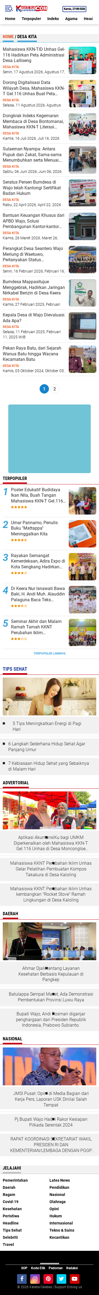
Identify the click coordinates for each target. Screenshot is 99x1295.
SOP (24, 1268)
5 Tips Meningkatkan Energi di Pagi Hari (47, 726)
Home (10, 18)
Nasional (57, 1194)
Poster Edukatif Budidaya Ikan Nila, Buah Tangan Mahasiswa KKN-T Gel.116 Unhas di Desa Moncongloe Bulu (37, 495)
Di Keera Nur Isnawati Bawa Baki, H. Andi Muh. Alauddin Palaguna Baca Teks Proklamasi (38, 594)
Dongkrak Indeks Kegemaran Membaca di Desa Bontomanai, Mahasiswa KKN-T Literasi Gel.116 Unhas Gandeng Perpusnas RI (33, 121)
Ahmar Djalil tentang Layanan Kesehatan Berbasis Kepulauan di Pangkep (51, 974)
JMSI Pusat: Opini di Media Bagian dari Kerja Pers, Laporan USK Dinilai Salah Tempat (51, 1099)
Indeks (53, 18)
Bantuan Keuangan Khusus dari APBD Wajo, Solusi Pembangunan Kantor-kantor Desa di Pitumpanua (33, 221)
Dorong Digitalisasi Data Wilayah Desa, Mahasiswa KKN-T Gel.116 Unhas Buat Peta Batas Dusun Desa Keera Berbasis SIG (34, 88)
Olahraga (58, 1202)
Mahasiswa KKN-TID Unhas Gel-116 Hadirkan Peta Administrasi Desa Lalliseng (34, 55)
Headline (11, 1223)
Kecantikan (59, 1237)
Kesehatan (12, 1209)
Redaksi (72, 1268)
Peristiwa (11, 1216)
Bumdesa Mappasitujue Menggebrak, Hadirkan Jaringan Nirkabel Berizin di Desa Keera (34, 287)
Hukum (56, 1216)
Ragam (9, 1194)
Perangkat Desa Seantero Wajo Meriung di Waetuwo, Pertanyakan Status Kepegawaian (33, 254)
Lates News (60, 1180)
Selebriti (10, 1237)
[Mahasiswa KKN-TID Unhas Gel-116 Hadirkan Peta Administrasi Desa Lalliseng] (82, 60)
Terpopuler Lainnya (49, 653)
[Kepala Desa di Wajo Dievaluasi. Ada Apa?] (82, 326)
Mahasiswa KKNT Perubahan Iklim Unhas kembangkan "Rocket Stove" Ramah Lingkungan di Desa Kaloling (51, 894)
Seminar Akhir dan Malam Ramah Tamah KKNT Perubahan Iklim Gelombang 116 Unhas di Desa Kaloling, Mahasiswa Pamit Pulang (36, 627)
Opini (54, 1209)
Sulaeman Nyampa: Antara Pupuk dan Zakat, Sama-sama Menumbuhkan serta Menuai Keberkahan (32, 154)
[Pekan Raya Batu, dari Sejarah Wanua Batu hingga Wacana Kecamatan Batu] (82, 359)
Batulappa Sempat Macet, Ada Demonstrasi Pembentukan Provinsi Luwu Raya (51, 996)
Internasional (61, 1223)
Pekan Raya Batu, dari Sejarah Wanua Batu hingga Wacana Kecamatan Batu (32, 353)
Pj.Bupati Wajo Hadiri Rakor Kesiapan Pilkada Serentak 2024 (51, 1122)
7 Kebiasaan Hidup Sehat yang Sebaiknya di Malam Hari (48, 766)
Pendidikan (59, 1187)
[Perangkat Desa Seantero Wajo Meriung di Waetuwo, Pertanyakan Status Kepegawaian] (82, 259)
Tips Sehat (12, 1230)
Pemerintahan (15, 1180)
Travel (8, 1244)
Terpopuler (31, 18)
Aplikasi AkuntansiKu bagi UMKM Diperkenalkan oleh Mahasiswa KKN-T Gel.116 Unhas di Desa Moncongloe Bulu (51, 843)
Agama (71, 18)
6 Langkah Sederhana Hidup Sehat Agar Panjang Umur (46, 746)
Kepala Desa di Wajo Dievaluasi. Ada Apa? (34, 317)
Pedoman (56, 1268)
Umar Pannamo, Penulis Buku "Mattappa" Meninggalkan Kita (34, 528)
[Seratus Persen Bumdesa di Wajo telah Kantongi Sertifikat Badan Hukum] (82, 193)
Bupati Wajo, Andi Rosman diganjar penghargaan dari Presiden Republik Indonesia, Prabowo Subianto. (51, 1019)
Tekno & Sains (62, 1230)
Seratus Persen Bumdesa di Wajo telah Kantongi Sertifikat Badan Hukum (32, 187)
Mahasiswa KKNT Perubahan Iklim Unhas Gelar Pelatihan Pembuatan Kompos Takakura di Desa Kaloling (51, 869)
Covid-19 (10, 1202)
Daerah (9, 1187)
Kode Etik (38, 1268)
